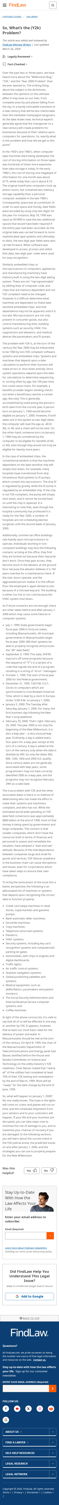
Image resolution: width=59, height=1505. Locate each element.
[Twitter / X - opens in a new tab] (28, 1409)
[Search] (53, 5)
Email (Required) (14, 1229)
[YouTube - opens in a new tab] (17, 1409)
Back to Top (31, 1318)
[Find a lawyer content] (52, 1442)
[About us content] (52, 1431)
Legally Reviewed (19, 56)
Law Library (32, 16)
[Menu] (4, 5)
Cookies (47, 1492)
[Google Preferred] (6, 1420)
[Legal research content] (52, 1463)
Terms (6, 1492)
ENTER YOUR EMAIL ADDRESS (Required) (25, 1382)
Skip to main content (29, 4)
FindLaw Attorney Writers (16, 44)
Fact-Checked (16, 64)
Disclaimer (33, 1492)
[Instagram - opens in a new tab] (40, 1409)
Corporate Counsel (12, 16)
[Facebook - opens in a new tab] (6, 1409)
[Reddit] (51, 1409)
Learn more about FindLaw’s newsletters (26, 1247)
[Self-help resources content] (52, 1453)
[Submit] (50, 1235)
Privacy (18, 1492)
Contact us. (39, 1359)
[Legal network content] (52, 1474)
